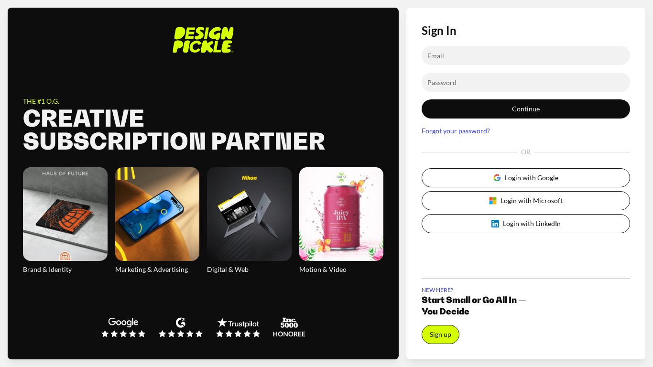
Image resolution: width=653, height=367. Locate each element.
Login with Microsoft (532, 200)
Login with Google (531, 177)
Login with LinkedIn (532, 223)
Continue (526, 109)
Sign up (440, 334)
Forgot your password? (456, 131)
